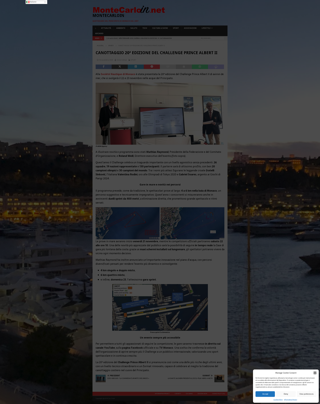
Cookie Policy (278, 399)
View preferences (306, 394)
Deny (286, 394)
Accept (265, 394)
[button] (315, 373)
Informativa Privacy (290, 399)
